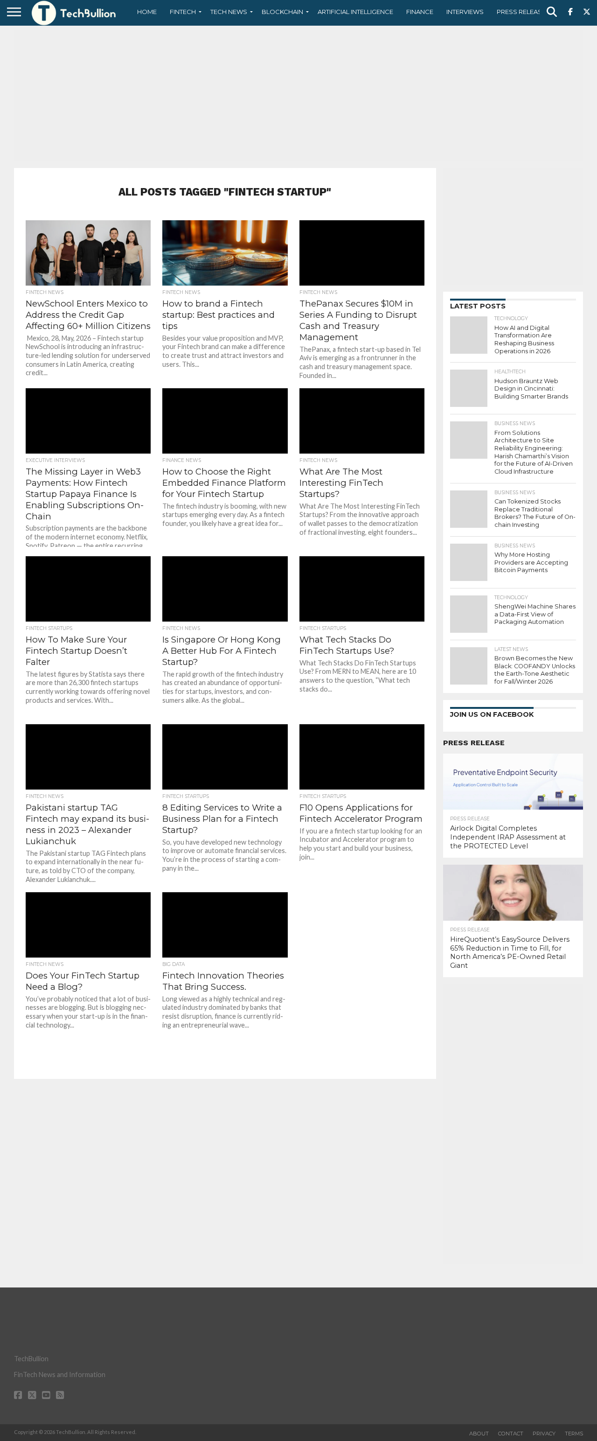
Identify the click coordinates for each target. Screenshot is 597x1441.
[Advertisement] (298, 95)
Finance (419, 11)
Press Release (521, 11)
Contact (510, 1433)
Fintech (183, 11)
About (479, 1433)
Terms (574, 1433)
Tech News (228, 11)
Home (147, 11)
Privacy (544, 1433)
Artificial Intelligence (355, 11)
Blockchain (282, 11)
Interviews (465, 11)
